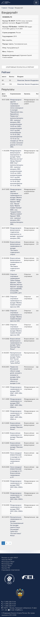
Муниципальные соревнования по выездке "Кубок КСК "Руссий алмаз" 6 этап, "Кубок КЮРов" (16, 358)
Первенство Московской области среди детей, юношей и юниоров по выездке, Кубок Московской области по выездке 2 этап (16, 375)
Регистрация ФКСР (8, 562)
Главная (4, 8)
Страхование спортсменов (10, 570)
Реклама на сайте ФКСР (10, 557)
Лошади (11, 8)
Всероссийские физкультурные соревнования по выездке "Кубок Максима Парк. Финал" (16, 344)
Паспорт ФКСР (6, 566)
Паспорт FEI (6, 568)
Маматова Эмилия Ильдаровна (28, 80)
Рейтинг (6, 72)
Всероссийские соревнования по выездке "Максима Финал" (16, 426)
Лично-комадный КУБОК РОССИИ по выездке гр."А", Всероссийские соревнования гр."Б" (16, 458)
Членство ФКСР (7, 560)
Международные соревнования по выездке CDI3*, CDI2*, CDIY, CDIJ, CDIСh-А (16, 391)
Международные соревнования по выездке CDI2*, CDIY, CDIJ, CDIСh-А (16, 485)
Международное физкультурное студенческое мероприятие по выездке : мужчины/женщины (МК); (16, 233)
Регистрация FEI (7, 564)
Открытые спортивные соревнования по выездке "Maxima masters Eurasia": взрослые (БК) (16, 301)
